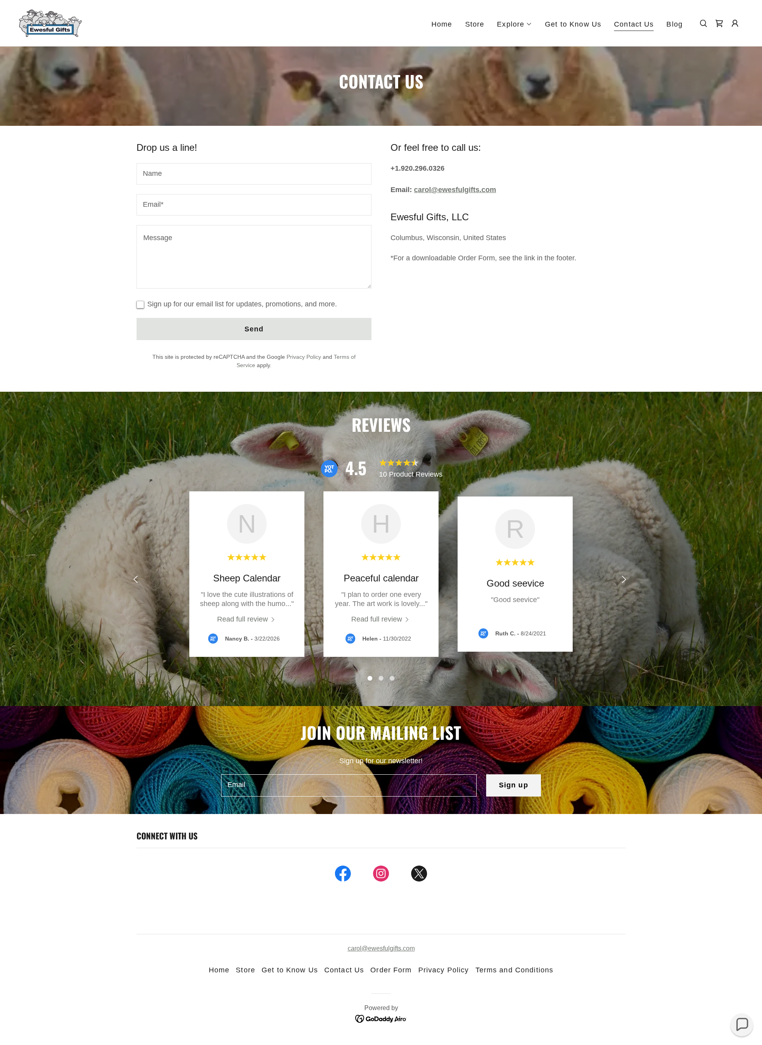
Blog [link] (674, 24)
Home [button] (219, 970)
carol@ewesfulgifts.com (455, 190)
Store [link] (475, 24)
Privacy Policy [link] (304, 357)
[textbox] (254, 174)
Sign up (513, 785)
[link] (50, 23)
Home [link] (441, 24)
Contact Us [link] (634, 24)
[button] (514, 24)
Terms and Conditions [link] (514, 970)
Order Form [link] (391, 970)
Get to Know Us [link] (573, 24)
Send (254, 329)
